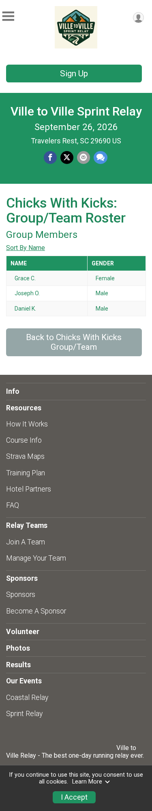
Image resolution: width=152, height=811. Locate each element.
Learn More (87, 781)
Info (12, 391)
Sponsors (20, 594)
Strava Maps (25, 456)
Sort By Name (25, 248)
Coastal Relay (27, 697)
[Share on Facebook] (50, 157)
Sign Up (74, 73)
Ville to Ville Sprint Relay (76, 111)
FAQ (12, 505)
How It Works (27, 424)
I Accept (74, 797)
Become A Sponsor (36, 611)
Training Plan (25, 473)
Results (18, 665)
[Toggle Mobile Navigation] (8, 16)
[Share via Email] (83, 157)
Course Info (24, 440)
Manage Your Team (36, 558)
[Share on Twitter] (66, 157)
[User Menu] (138, 17)
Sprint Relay (24, 714)
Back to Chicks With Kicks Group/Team (74, 342)
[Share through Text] (100, 157)
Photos (18, 648)
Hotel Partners (28, 489)
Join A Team (25, 542)
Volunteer (22, 632)
